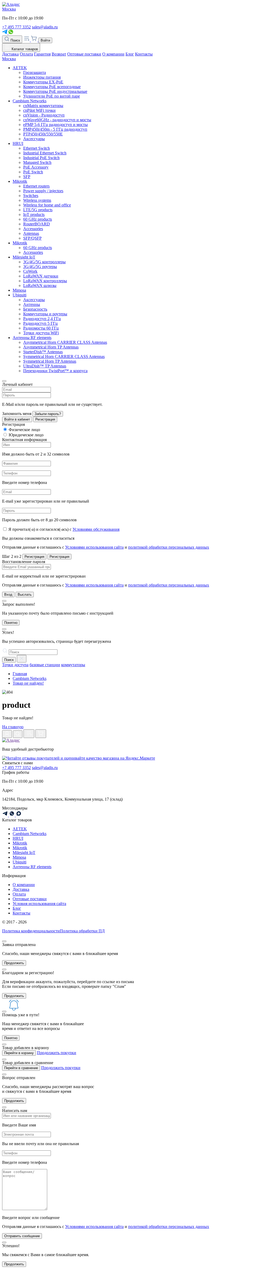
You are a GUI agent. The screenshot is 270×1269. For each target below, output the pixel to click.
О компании (113, 54)
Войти (45, 40)
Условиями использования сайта (94, 547)
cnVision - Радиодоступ (44, 115)
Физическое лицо (24, 429)
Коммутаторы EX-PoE (43, 82)
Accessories (33, 228)
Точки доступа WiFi (41, 333)
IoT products (34, 214)
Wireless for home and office (47, 205)
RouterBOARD (36, 224)
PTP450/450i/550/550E (43, 134)
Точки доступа (15, 665)
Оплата (26, 54)
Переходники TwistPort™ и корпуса (55, 370)
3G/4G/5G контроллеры (44, 262)
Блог (130, 54)
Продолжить (14, 963)
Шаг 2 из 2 (11, 556)
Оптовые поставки (84, 54)
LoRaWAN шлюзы (39, 285)
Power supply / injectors (43, 191)
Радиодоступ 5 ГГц (40, 323)
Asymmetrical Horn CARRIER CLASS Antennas (65, 342)
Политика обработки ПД (82, 931)
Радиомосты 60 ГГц (41, 328)
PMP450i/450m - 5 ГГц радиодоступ (55, 129)
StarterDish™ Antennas (43, 352)
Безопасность (35, 309)
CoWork (30, 271)
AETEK (20, 67)
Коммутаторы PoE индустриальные (55, 91)
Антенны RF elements (32, 337)
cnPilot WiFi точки (39, 110)
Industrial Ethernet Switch (44, 153)
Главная (20, 673)
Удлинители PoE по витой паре (51, 96)
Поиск (14, 40)
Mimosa (19, 290)
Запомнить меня (16, 413)
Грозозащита (34, 72)
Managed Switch (37, 162)
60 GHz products (37, 219)
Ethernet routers (36, 186)
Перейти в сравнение (21, 1068)
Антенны (31, 304)
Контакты (144, 54)
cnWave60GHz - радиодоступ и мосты (57, 120)
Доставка (10, 54)
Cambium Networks (29, 101)
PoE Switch (33, 172)
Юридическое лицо (26, 435)
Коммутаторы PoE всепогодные (52, 86)
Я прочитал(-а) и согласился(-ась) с (63, 529)
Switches (30, 195)
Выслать (25, 594)
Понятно (10, 623)
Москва (9, 9)
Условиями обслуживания (96, 529)
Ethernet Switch (36, 148)
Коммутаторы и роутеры (45, 314)
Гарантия (42, 54)
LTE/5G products (37, 210)
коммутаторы (73, 665)
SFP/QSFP (32, 238)
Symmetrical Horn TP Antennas (49, 361)
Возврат (59, 54)
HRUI (18, 143)
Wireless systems (37, 200)
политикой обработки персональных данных (168, 547)
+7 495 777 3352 (16, 27)
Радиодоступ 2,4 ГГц (42, 318)
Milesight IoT (24, 257)
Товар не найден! (28, 683)
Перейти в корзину (19, 1053)
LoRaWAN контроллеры (45, 281)
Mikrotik (20, 181)
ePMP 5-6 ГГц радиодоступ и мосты (55, 124)
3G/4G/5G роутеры (40, 266)
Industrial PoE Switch (41, 157)
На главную (12, 727)
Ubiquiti (19, 295)
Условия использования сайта (39, 903)
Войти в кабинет (17, 419)
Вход (8, 594)
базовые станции (45, 665)
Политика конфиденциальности (31, 931)
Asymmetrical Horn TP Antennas (51, 347)
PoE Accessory (36, 167)
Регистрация (45, 419)
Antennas (31, 233)
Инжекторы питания (42, 77)
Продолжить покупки (56, 1052)
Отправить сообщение (22, 1236)
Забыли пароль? (48, 414)
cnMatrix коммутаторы (43, 105)
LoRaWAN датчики (40, 276)
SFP (26, 176)
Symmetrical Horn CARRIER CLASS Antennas (64, 356)
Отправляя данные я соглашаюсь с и (105, 547)
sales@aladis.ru (45, 27)
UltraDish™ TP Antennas (44, 366)
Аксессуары (34, 138)
